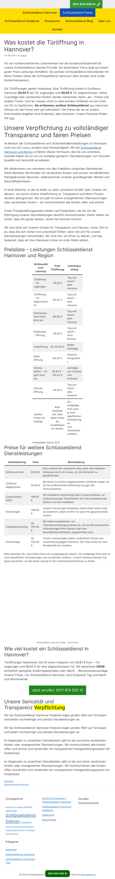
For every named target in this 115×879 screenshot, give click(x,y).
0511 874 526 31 (57, 873)
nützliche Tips (11, 807)
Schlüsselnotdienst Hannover (23, 827)
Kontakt (57, 29)
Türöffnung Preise (12, 834)
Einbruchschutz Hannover (16, 784)
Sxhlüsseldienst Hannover (15, 830)
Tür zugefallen (30, 830)
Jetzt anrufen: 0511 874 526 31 (57, 690)
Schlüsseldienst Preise (78, 12)
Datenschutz (49, 819)
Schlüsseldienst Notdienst (22, 21)
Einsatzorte (52, 21)
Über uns (104, 21)
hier (11, 118)
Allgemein (8, 781)
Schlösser (19, 807)
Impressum (48, 815)
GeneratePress (88, 874)
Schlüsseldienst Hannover (40, 12)
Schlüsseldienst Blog (79, 21)
